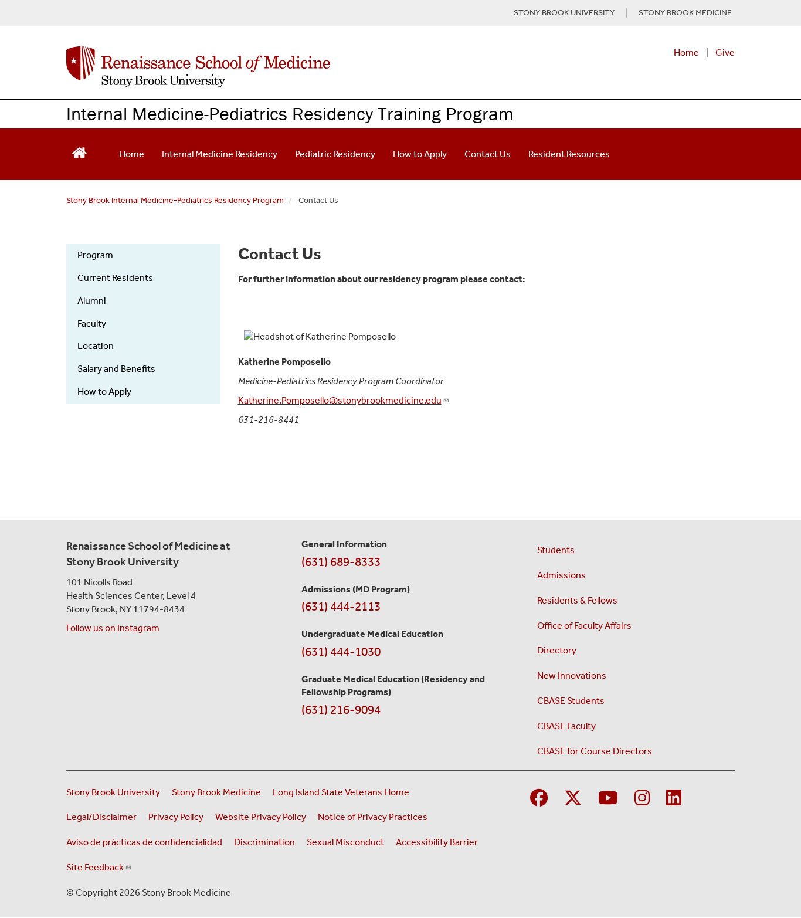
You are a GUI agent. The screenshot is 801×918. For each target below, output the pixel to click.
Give (725, 52)
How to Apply (420, 154)
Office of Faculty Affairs (584, 625)
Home (686, 52)
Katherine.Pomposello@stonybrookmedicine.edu (340, 400)
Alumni (91, 300)
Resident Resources (569, 154)
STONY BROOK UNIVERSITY (564, 13)
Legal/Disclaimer (101, 816)
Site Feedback (95, 867)
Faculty (91, 323)
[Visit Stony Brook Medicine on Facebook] (539, 798)
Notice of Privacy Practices (372, 816)
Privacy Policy (175, 816)
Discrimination (264, 842)
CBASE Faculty (566, 725)
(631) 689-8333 (341, 562)
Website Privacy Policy (260, 816)
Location (95, 345)
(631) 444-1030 (341, 652)
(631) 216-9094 (341, 710)
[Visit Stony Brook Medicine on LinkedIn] (673, 798)
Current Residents (115, 277)
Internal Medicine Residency (219, 154)
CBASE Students (571, 700)
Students (556, 549)
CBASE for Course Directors (594, 751)
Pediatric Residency (335, 154)
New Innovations (571, 675)
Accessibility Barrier (437, 842)
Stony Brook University (113, 792)
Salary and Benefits (116, 368)
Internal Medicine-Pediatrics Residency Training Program (290, 113)
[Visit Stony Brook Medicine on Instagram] (642, 798)
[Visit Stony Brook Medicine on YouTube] (608, 798)
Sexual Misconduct (345, 842)
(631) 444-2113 (341, 606)
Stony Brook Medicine (216, 792)
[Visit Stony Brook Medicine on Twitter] (573, 798)
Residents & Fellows (577, 600)
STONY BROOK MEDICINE (685, 13)
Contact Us (487, 154)
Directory (556, 650)
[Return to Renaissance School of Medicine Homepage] (79, 151)
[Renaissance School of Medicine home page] (279, 66)
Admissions (561, 575)
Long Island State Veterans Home (341, 792)
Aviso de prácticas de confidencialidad (144, 842)
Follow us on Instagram (112, 628)
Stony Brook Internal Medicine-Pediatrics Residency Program (175, 200)
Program (95, 254)
